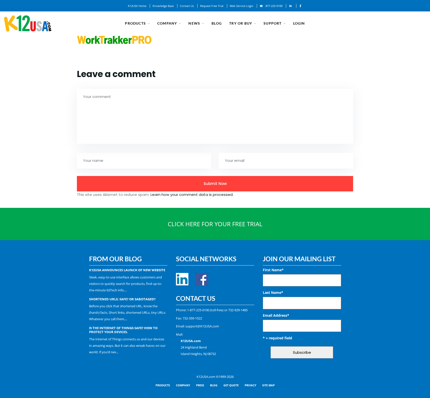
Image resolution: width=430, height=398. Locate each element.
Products (135, 23)
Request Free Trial (211, 6)
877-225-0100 (274, 6)
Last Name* (273, 292)
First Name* (273, 269)
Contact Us (187, 6)
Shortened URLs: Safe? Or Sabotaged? (122, 299)
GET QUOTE (231, 385)
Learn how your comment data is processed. (192, 194)
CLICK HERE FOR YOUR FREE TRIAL (215, 224)
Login (299, 23)
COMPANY (183, 385)
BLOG (213, 385)
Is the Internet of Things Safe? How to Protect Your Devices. (123, 330)
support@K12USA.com (202, 326)
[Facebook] (300, 6)
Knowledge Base (163, 6)
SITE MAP (268, 385)
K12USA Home (137, 6)
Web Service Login (241, 6)
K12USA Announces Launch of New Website (127, 270)
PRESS (200, 385)
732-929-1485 (238, 310)
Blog (217, 23)
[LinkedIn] (291, 6)
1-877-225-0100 (198, 310)
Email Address (276, 315)
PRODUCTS (163, 385)
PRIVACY (250, 385)
